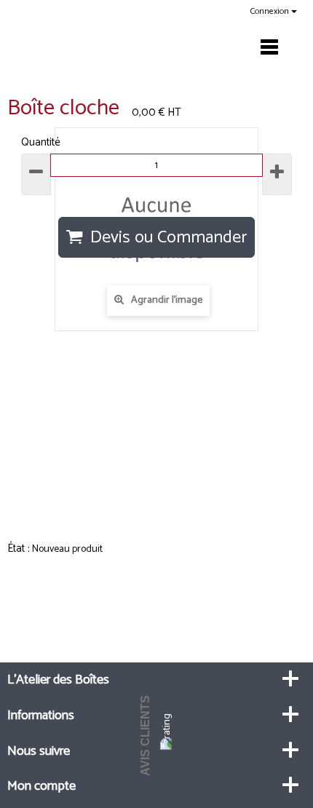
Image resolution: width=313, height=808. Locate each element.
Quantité (40, 142)
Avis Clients (145, 735)
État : (18, 548)
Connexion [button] (270, 11)
